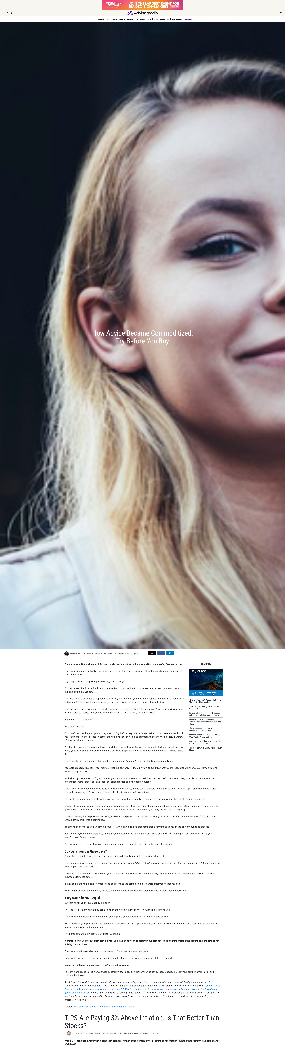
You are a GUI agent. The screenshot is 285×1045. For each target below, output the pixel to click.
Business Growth (144, 19)
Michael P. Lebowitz (93, 1033)
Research (131, 19)
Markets (100, 19)
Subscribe (188, 19)
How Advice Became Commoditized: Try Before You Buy (112, 654)
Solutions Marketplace (115, 19)
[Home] (142, 13)
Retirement (164, 19)
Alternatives (177, 19)
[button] (152, 653)
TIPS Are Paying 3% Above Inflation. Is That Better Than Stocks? (125, 1033)
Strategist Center (79, 1033)
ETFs (156, 19)
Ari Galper (87, 654)
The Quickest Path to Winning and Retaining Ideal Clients (104, 1006)
